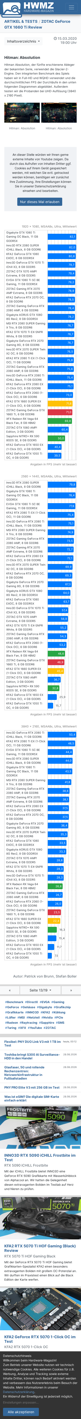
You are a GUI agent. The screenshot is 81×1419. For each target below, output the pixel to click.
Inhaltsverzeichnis (22, 41)
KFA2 (45, 1012)
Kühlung (58, 1012)
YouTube (35, 1028)
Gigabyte (44, 1007)
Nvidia (47, 1017)
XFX (22, 1028)
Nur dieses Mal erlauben (39, 202)
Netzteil (33, 1017)
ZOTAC (50, 1028)
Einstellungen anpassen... (21, 1402)
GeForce (12, 1007)
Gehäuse (28, 1007)
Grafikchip (62, 1007)
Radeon (11, 1022)
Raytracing (28, 1022)
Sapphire (46, 1022)
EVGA (45, 1002)
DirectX (31, 1002)
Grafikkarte (14, 1012)
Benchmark (14, 1002)
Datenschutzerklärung (18, 1392)
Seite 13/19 (39, 990)
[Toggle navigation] (71, 7)
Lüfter (10, 1017)
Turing (10, 1028)
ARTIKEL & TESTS (21, 21)
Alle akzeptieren (21, 1412)
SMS (60, 1022)
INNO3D (32, 1012)
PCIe (58, 1017)
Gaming (57, 1002)
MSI (21, 1017)
